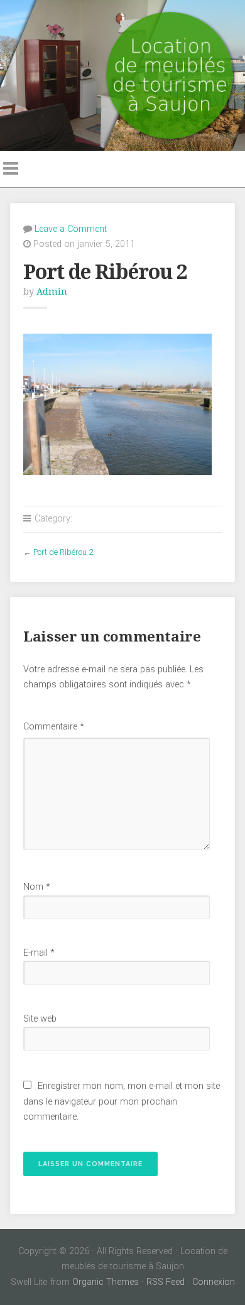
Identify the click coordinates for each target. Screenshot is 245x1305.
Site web (40, 1018)
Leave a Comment (71, 229)
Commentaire (53, 726)
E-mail (39, 952)
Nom (36, 887)
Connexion (213, 1282)
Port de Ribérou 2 (63, 552)
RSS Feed (165, 1282)
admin (51, 292)
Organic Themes (105, 1282)
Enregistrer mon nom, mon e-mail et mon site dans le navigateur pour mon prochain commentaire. (121, 1101)
